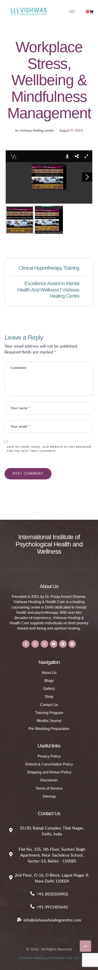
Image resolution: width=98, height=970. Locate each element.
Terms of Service (49, 788)
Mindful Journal (49, 721)
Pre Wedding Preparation (49, 729)
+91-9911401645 (52, 907)
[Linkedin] (72, 644)
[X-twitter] (44, 644)
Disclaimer (49, 780)
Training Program (49, 713)
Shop (49, 697)
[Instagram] (35, 644)
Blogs (49, 681)
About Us (49, 673)
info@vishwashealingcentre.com (52, 920)
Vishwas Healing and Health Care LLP (49, 958)
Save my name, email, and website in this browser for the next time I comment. (49, 448)
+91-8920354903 (52, 894)
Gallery (49, 689)
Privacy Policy (49, 756)
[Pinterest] (63, 644)
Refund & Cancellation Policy (49, 764)
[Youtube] (54, 644)
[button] (85, 946)
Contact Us (49, 705)
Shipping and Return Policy (49, 772)
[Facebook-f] (26, 644)
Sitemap (49, 796)
